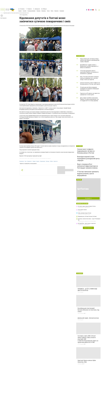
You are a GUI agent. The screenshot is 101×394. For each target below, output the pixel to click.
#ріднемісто (29, 161)
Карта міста (56, 10)
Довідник (37, 8)
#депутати (56, 161)
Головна (22, 8)
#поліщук (47, 161)
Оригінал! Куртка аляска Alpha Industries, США (87, 361)
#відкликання (42, 161)
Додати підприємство (88, 227)
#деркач (37, 161)
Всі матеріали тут (88, 198)
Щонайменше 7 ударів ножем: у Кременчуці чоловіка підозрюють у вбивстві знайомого (89, 66)
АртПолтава (83, 188)
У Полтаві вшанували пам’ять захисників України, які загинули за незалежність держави (89, 72)
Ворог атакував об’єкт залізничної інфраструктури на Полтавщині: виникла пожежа (87, 166)
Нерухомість (43, 10)
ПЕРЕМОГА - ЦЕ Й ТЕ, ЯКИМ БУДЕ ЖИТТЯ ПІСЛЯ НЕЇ (87, 289)
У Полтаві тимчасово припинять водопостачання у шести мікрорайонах (88, 173)
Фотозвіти (24, 10)
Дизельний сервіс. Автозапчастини (88, 318)
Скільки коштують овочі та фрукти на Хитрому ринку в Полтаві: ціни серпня (90, 83)
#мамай (34, 161)
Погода (48, 10)
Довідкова (38, 10)
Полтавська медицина (31, 10)
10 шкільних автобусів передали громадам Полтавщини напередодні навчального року (89, 89)
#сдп (26, 161)
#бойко (51, 161)
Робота (52, 10)
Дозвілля (20, 10)
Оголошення (62, 10)
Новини (29, 8)
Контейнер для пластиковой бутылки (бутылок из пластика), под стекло (88, 309)
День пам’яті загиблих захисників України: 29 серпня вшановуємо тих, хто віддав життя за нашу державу (89, 99)
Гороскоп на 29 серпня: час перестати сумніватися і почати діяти (90, 94)
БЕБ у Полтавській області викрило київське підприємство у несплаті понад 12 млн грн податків (89, 78)
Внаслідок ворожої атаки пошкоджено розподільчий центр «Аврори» (88, 158)
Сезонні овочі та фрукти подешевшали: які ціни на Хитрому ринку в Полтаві (86, 151)
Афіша (45, 8)
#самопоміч (21, 161)
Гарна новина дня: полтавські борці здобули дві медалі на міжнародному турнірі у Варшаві (89, 60)
